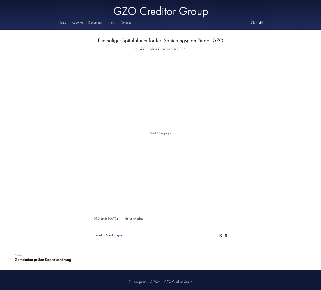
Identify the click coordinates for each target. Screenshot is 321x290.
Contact (126, 22)
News (112, 22)
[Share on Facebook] (216, 235)
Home (62, 22)
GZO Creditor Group (153, 49)
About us (77, 22)
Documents (95, 22)
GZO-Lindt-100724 (105, 218)
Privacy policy (138, 281)
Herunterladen (134, 218)
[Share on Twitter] (220, 235)
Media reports (115, 235)
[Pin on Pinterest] (226, 235)
